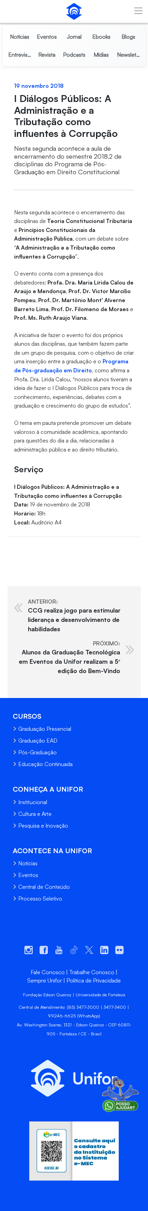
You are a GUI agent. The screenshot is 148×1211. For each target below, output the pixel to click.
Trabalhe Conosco (91, 972)
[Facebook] (13, 547)
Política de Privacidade (93, 980)
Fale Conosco (48, 972)
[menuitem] (20, 36)
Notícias (28, 863)
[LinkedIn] (39, 547)
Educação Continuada (45, 764)
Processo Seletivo (40, 898)
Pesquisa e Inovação (43, 825)
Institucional (32, 802)
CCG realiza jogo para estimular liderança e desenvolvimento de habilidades (74, 615)
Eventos (28, 875)
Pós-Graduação (37, 752)
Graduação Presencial (44, 728)
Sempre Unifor (44, 980)
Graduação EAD (37, 740)
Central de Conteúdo (44, 886)
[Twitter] (26, 547)
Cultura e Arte (35, 813)
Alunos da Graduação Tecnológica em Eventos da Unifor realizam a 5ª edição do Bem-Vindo (69, 657)
